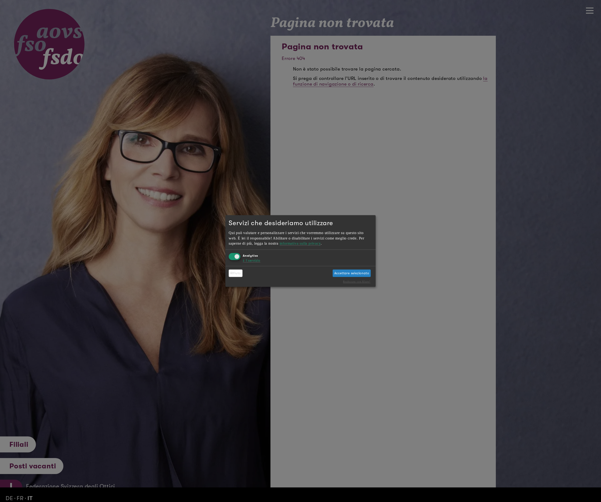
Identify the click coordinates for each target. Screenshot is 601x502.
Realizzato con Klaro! (356, 281)
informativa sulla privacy (300, 243)
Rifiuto (235, 273)
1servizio (251, 260)
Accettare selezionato (351, 273)
